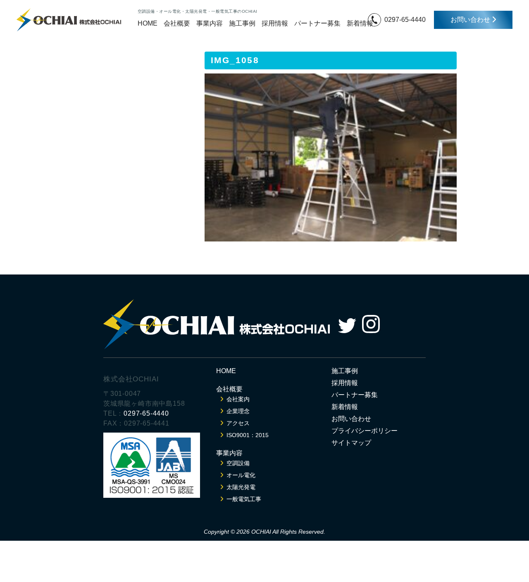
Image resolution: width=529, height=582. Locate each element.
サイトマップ (351, 442)
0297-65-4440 (405, 19)
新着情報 (360, 23)
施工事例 (242, 23)
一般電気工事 (243, 499)
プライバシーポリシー (364, 430)
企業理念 (238, 411)
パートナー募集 (317, 23)
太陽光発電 (240, 487)
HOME (147, 23)
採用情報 (275, 23)
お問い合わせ (471, 19)
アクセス (238, 423)
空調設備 (238, 463)
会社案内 (238, 399)
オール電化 (240, 475)
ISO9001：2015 (247, 435)
